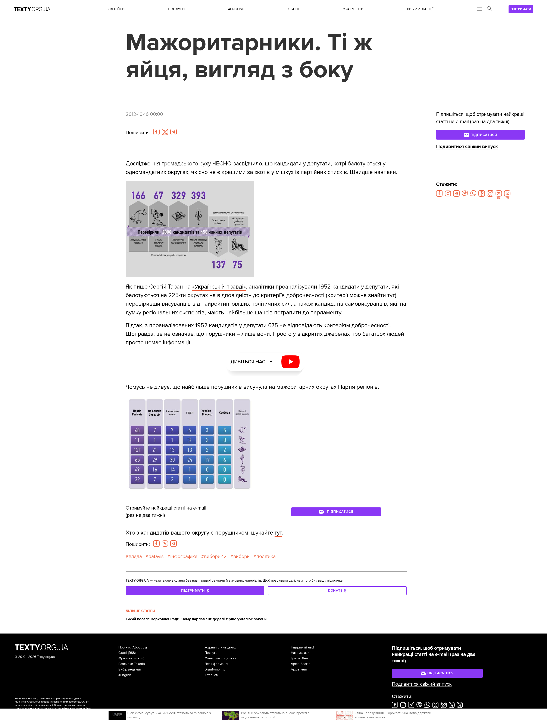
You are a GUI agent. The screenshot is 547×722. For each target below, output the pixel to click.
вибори (241, 557)
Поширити (138, 133)
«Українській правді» (219, 286)
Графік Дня (299, 658)
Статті (122, 653)
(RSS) (132, 653)
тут (391, 295)
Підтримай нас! (302, 647)
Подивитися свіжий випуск (467, 147)
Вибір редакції (129, 669)
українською (44, 705)
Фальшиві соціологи (220, 658)
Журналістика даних (220, 647)
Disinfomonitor (215, 669)
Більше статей (140, 611)
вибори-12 (215, 557)
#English (124, 675)
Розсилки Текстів (131, 664)
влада (135, 557)
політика (266, 557)
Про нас (124, 647)
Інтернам (211, 675)
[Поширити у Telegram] (173, 132)
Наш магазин (301, 653)
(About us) (139, 647)
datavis (156, 557)
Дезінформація (216, 664)
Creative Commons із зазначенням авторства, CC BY (58, 701)
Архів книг (299, 669)
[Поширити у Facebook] (156, 132)
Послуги (211, 653)
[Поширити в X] (165, 132)
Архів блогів (300, 664)
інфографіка (183, 557)
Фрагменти (127, 658)
